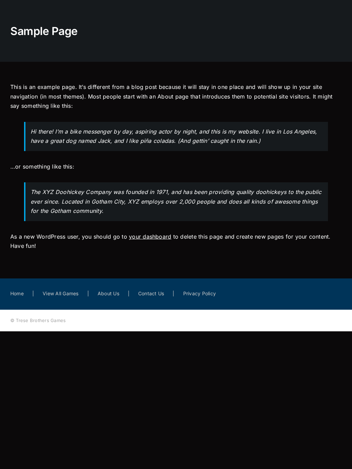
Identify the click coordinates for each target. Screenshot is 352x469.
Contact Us (151, 293)
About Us (108, 293)
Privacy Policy (199, 293)
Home (17, 293)
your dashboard (150, 236)
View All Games (60, 293)
